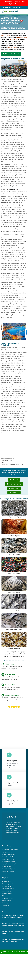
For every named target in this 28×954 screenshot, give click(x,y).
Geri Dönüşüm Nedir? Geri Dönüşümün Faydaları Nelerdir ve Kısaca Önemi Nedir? (13, 924)
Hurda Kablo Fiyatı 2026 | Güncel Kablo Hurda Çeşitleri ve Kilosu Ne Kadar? (13, 916)
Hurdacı (15, 88)
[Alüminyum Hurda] (14, 501)
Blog (3, 912)
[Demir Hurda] (14, 576)
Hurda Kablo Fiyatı (11, 830)
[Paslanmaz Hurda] (14, 614)
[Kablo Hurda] (14, 557)
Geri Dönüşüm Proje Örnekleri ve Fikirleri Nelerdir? (13, 932)
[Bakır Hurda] (14, 520)
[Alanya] (14, 324)
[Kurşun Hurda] (14, 595)
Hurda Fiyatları (14, 554)
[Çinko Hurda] (14, 538)
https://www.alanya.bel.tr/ (15, 464)
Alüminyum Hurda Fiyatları (14, 517)
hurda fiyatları (9, 677)
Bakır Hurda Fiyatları (14, 536)
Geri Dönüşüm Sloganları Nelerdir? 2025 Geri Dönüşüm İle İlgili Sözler (13, 940)
